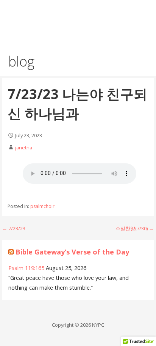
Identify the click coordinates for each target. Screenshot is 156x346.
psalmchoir (42, 206)
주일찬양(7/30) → (134, 228)
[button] (144, 14)
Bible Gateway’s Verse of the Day (72, 251)
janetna (23, 147)
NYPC (21, 18)
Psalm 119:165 (26, 268)
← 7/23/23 (13, 228)
